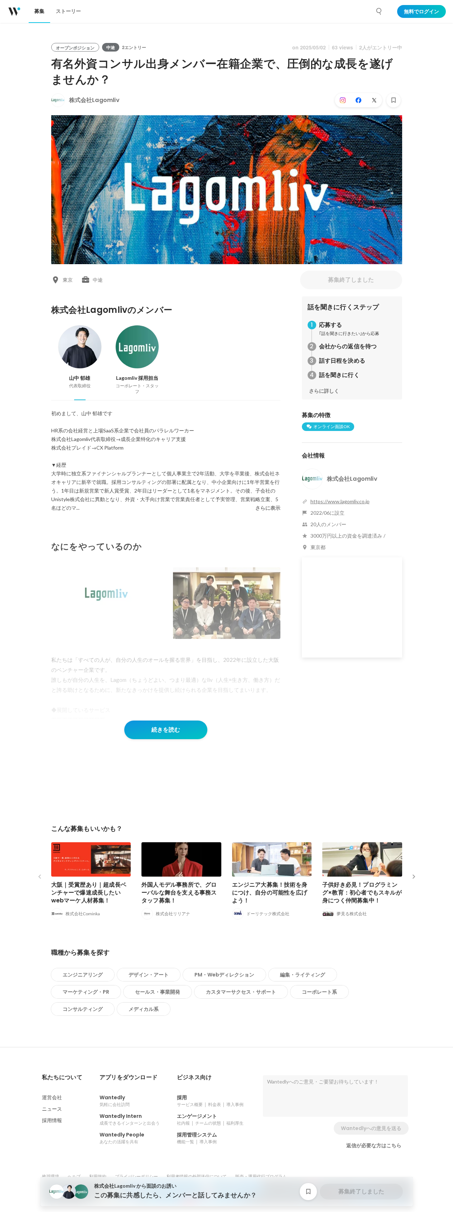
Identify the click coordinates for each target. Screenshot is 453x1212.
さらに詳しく (324, 390)
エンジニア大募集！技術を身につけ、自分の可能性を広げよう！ (270, 893)
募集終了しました (351, 280)
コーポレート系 (319, 991)
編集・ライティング (302, 974)
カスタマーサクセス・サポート (241, 991)
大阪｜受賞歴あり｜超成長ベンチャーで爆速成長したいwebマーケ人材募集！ (89, 893)
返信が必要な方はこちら (373, 1145)
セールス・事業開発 (157, 991)
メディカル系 (144, 1009)
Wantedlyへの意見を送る (371, 1128)
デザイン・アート (149, 974)
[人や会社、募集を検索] (379, 11)
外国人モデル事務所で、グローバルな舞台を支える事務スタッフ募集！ (179, 893)
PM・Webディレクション (224, 974)
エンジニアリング (83, 974)
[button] (62, 1077)
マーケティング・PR (86, 991)
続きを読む (165, 730)
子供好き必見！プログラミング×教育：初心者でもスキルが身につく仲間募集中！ (362, 893)
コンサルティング (83, 1009)
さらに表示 (267, 508)
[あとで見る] (393, 100)
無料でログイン (421, 11)
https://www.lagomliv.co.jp (340, 501)
